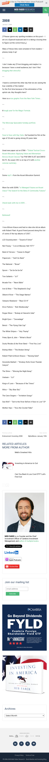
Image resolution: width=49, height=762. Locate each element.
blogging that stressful (11, 71)
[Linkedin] (20, 29)
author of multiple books (29, 541)
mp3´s (10, 175)
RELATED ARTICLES (14, 444)
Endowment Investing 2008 (12, 436)
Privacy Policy (19, 755)
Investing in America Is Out (26, 463)
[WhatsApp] (15, 29)
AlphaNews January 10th (37, 436)
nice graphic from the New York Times (25, 98)
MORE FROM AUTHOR (15, 447)
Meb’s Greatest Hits (23, 452)
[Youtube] (33, 743)
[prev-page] (3, 485)
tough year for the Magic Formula (17, 111)
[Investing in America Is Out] (8, 466)
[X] (10, 29)
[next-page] (7, 485)
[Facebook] (4, 29)
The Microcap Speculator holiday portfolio (19, 123)
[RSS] (21, 743)
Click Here (24, 5)
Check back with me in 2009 (13, 203)
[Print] (30, 29)
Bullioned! (6, 215)
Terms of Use (30, 755)
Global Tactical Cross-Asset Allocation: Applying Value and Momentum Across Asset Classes (23, 153)
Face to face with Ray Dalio (13, 135)
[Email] (25, 29)
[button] (24, 3)
